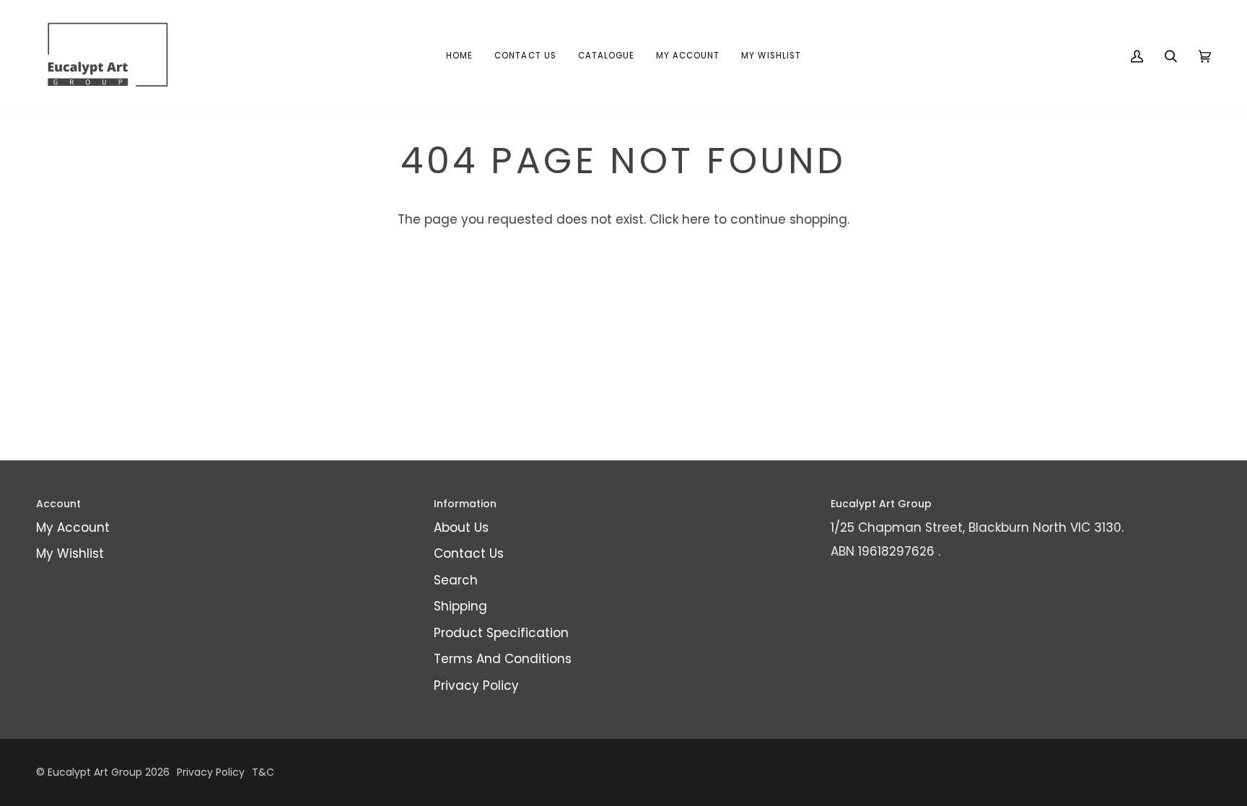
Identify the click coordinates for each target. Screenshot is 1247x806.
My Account (73, 527)
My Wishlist (70, 553)
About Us (461, 527)
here (696, 219)
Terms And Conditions (503, 658)
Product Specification (501, 632)
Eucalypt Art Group (95, 772)
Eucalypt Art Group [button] (881, 503)
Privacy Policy (476, 685)
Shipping (460, 606)
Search (456, 580)
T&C (263, 772)
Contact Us (469, 553)
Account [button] (58, 503)
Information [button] (465, 503)
